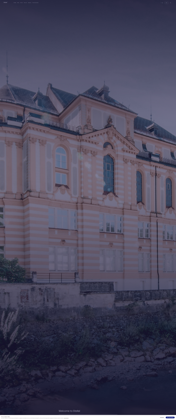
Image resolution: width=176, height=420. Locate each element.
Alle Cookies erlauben (170, 417)
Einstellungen (162, 417)
